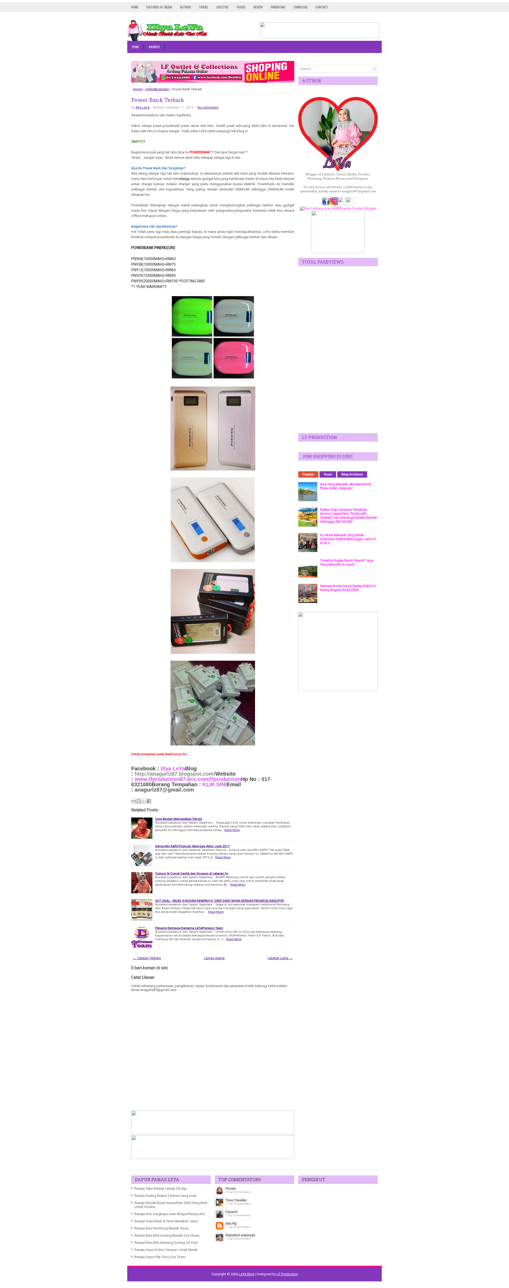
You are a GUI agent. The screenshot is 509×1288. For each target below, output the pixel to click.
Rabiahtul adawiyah (240, 1235)
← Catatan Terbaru (147, 958)
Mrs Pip (231, 1223)
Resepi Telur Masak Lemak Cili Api (160, 1189)
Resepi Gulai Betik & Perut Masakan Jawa (166, 1221)
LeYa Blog (246, 1274)
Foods (241, 7)
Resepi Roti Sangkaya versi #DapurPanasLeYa (169, 1214)
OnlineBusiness (157, 89)
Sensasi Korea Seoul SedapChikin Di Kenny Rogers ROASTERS (348, 588)
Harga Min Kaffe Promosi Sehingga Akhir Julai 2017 (192, 846)
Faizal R (232, 1212)
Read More (232, 830)
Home (134, 7)
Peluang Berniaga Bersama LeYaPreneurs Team (189, 928)
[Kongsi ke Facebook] (148, 801)
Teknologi (300, 7)
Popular (308, 474)
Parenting (278, 7)
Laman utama (214, 958)
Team (328, 474)
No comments (208, 107)
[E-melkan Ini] (133, 801)
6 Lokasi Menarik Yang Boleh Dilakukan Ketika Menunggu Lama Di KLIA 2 (348, 539)
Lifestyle (222, 7)
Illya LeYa (143, 107)
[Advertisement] (338, 349)
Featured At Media (159, 7)
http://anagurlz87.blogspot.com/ (175, 774)
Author (185, 7)
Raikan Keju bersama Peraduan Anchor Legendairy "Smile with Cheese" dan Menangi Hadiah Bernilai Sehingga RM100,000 (348, 515)
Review (258, 7)
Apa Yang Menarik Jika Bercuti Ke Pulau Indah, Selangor (345, 486)
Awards (154, 47)
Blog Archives (352, 474)
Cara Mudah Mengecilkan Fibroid (178, 819)
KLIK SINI (215, 784)
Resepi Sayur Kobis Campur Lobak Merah (166, 1250)
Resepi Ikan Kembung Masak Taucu (161, 1228)
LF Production (287, 1274)
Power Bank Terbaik (157, 100)
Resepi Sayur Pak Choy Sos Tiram (159, 1257)
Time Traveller (236, 1200)
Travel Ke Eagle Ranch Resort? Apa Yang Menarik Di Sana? (346, 562)
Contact (321, 7)
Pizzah (231, 1189)
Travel (203, 7)
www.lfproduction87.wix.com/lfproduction (187, 779)
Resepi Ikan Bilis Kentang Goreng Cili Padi (166, 1243)
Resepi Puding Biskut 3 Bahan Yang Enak (165, 1196)
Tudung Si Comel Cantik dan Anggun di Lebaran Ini (191, 873)
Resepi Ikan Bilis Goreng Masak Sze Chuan (167, 1235)
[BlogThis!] (138, 801)
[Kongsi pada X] (143, 801)
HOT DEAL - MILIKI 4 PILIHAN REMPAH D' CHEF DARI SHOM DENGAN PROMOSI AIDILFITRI (219, 901)
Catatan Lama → (280, 958)
